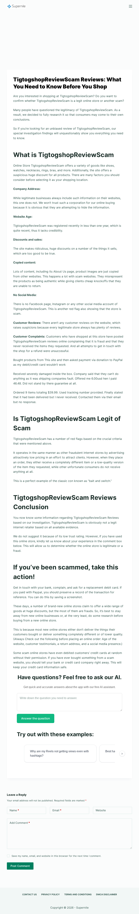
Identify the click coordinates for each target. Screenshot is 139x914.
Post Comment (20, 866)
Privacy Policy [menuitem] (50, 894)
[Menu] (130, 6)
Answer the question (35, 718)
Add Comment (20, 822)
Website (101, 810)
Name (14, 810)
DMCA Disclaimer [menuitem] (106, 894)
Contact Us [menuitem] (29, 894)
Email (56, 810)
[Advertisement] (69, 39)
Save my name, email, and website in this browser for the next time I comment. (56, 855)
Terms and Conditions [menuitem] (78, 894)
